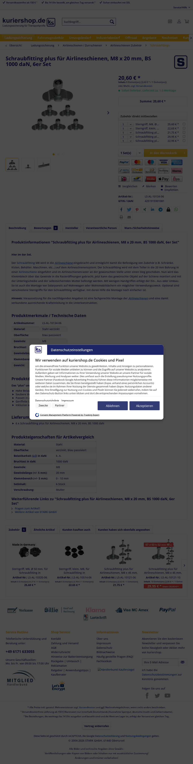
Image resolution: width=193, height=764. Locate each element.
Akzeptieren (144, 406)
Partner (59, 405)
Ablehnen (112, 406)
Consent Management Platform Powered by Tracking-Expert (69, 415)
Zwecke (43, 405)
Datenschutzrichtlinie (47, 400)
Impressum (67, 400)
